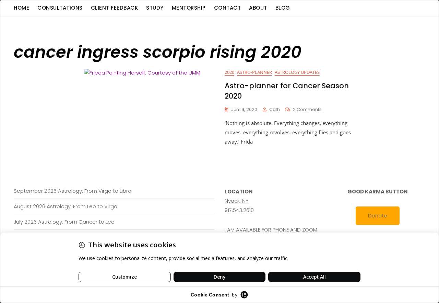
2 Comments (307, 109)
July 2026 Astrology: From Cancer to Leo (64, 221)
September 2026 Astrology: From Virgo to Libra (72, 190)
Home (21, 7)
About (258, 7)
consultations (60, 7)
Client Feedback (114, 7)
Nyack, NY (237, 200)
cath (274, 109)
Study (155, 7)
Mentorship (189, 7)
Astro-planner (254, 72)
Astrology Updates (297, 72)
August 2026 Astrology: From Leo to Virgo (65, 206)
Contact (227, 7)
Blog (282, 7)
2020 (229, 72)
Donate (377, 215)
